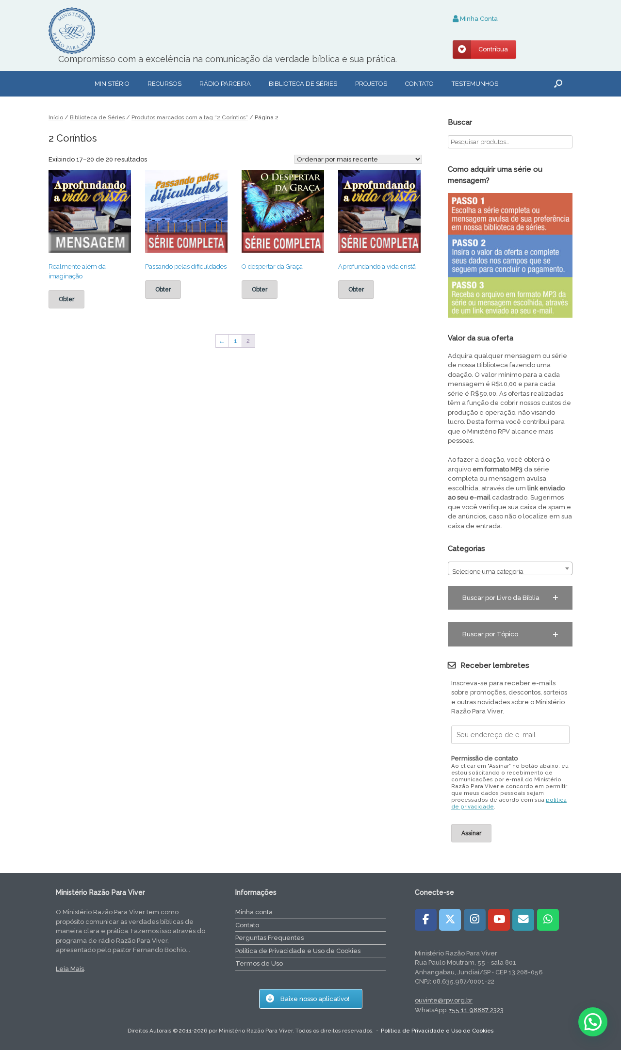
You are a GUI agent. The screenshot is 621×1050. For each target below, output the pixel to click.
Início (56, 117)
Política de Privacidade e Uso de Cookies (297, 950)
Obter (66, 299)
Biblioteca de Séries (97, 117)
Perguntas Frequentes (269, 937)
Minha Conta (478, 18)
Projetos (371, 83)
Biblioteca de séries (303, 83)
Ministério (112, 83)
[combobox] (510, 568)
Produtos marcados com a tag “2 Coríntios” (189, 117)
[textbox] (510, 572)
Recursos (164, 83)
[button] (558, 84)
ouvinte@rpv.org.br (444, 1000)
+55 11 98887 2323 (476, 1010)
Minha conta (254, 912)
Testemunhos (475, 83)
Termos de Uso (259, 963)
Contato (419, 83)
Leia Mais (70, 968)
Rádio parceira (225, 83)
